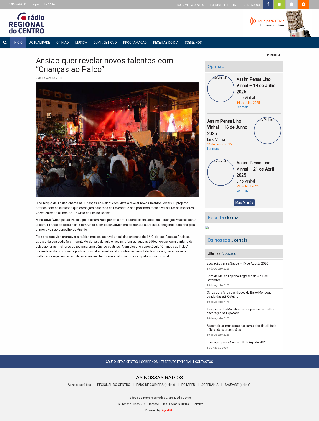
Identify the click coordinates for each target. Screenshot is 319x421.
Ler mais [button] (242, 107)
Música (81, 42)
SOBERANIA (210, 385)
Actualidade (39, 42)
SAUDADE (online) (237, 385)
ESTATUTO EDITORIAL (223, 5)
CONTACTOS (252, 5)
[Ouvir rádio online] (277, 24)
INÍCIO (18, 42)
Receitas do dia (165, 42)
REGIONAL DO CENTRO (113, 385)
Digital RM (167, 410)
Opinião (62, 42)
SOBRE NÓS (149, 361)
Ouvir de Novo (105, 42)
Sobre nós (193, 42)
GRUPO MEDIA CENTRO (189, 5)
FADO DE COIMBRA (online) (155, 385)
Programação (135, 42)
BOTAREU (188, 385)
